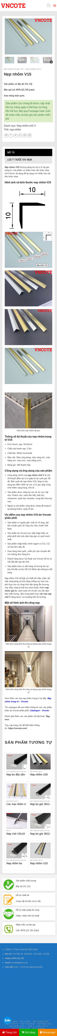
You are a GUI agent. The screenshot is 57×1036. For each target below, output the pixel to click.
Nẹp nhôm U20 (39, 774)
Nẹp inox (13, 1021)
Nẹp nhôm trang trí (13, 69)
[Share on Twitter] (15, 135)
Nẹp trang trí (41, 1021)
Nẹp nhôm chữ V (33, 69)
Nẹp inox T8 (12, 1024)
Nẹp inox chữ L (17, 1026)
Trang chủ (11, 1032)
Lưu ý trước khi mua (19, 159)
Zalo (48, 111)
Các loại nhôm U (16, 804)
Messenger (49, 1032)
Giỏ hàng (30, 1032)
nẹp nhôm (15, 129)
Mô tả (11, 152)
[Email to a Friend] (20, 135)
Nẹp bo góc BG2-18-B (40, 835)
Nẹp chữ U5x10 (15, 833)
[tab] (28, 152)
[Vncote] (20, 5)
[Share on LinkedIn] (29, 135)
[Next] (47, 36)
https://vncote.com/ (17, 728)
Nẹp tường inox (21, 1028)
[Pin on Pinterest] (25, 135)
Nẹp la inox (38, 1028)
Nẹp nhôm (25, 1021)
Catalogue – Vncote (39, 710)
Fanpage (33, 111)
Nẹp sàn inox (28, 1024)
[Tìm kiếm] (49, 6)
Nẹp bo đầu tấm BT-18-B (15, 776)
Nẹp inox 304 (44, 1024)
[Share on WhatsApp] (6, 135)
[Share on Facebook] (11, 135)
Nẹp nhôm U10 (39, 863)
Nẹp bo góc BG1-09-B (40, 806)
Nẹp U (31, 1026)
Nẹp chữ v (42, 1026)
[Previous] (10, 36)
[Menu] (54, 5)
